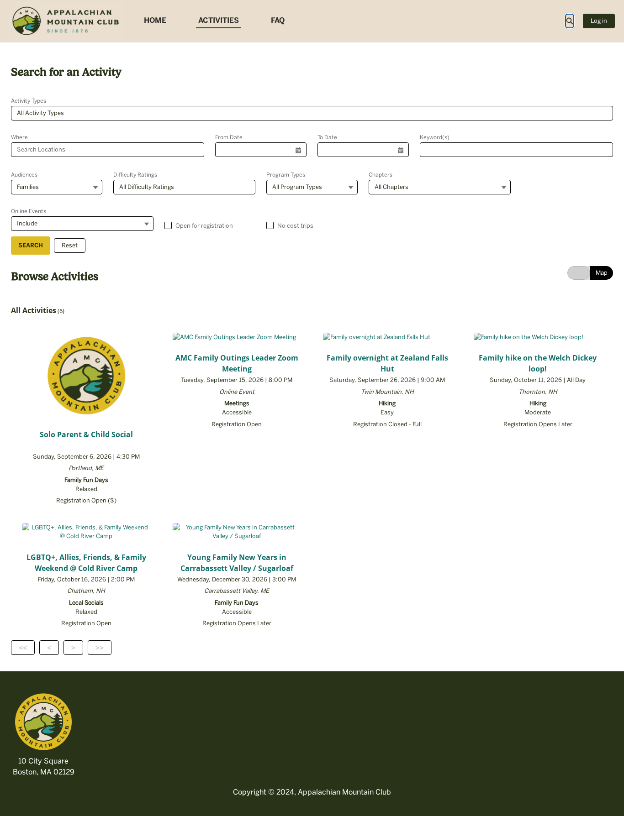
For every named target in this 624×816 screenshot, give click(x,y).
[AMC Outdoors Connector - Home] (66, 21)
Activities (218, 20)
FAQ (278, 20)
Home (155, 20)
